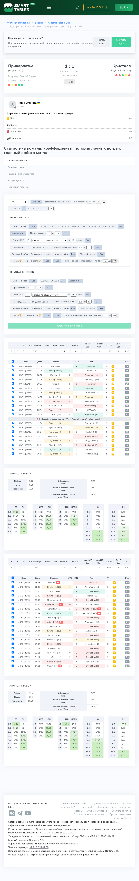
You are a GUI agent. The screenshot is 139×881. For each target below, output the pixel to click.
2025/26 (102, 226)
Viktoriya (91, 453)
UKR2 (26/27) (25, 370)
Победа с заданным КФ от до (69, 247)
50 (39, 208)
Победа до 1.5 (19, 247)
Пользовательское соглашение (114, 807)
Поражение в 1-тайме (41, 254)
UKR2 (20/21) (24, 587)
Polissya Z (54, 639)
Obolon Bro (92, 613)
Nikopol (53, 582)
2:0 (127, 582)
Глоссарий (86, 807)
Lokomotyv (91, 379)
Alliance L (92, 630)
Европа (39, 22)
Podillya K (91, 423)
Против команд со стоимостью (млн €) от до (87, 260)
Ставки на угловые (97, 810)
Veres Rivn (54, 608)
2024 (83, 226)
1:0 (127, 384)
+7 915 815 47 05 (38, 847)
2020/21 (44, 226)
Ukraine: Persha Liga (59, 22)
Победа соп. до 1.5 (39, 247)
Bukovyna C (55, 436)
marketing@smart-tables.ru (63, 843)
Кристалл (121, 66)
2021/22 (55, 226)
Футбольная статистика (17, 22)
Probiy (91, 370)
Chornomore (55, 405)
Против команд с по (42, 233)
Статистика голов (121, 810)
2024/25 (92, 226)
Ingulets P (55, 397)
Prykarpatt (91, 366)
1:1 (127, 392)
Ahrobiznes (91, 392)
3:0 (127, 370)
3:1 (127, 436)
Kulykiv (55, 375)
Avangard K (92, 622)
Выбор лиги (17, 233)
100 (44, 208)
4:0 (127, 600)
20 (24, 208)
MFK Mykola (54, 652)
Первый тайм (50, 201)
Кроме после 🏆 (33, 260)
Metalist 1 (54, 635)
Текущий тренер (87, 254)
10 (14, 208)
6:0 (127, 653)
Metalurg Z (91, 401)
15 (19, 208)
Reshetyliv (55, 366)
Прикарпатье (20, 66)
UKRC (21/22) (24, 582)
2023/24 (75, 226)
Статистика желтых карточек (89, 814)
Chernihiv (55, 445)
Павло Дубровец (27, 102)
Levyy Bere (91, 440)
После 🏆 (17, 260)
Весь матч (36, 201)
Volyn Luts (54, 626)
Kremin (92, 595)
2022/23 (65, 226)
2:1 (127, 375)
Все (33, 226)
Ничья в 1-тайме (61, 254)
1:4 (127, 366)
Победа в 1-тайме (20, 254)
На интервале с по (84, 201)
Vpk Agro (54, 591)
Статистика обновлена (69, 325)
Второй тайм (64, 201)
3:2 (127, 613)
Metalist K (91, 432)
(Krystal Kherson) (120, 70)
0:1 (127, 401)
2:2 (127, 379)
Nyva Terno (55, 427)
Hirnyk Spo (54, 617)
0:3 (127, 388)
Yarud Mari (91, 449)
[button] (77, 7)
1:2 (127, 410)
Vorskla (55, 414)
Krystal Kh (92, 582)
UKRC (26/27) (25, 366)
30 (29, 208)
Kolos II (55, 384)
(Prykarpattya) (16, 70)
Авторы (78, 810)
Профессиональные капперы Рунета (120, 816)
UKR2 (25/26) (25, 388)
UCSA (91, 410)
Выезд (24, 226)
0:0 (127, 397)
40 (34, 208)
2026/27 (112, 226)
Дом (15, 226)
